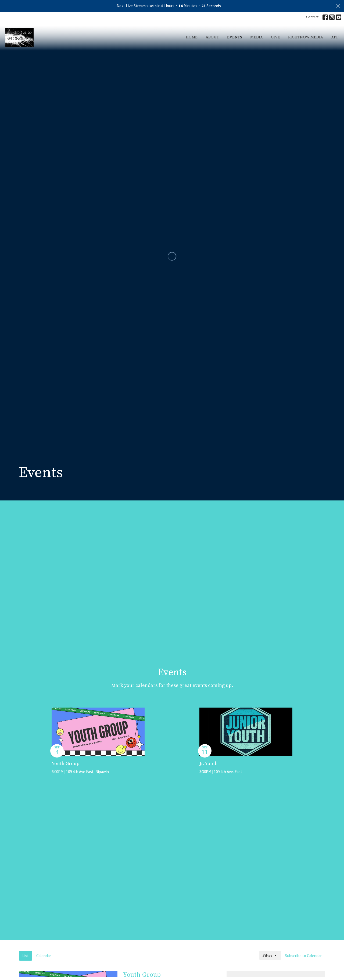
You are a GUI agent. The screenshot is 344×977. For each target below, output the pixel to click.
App (335, 37)
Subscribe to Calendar (303, 955)
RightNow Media (305, 37)
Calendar (43, 955)
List (25, 955)
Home (192, 37)
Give (275, 37)
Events (234, 37)
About (212, 37)
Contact (312, 17)
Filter (267, 955)
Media (256, 37)
